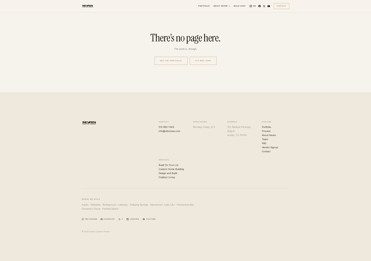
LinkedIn (134, 219)
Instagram (91, 219)
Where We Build (91, 199)
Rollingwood (109, 204)
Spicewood (156, 204)
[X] (264, 6)
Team (265, 139)
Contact (281, 6)
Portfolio (204, 6)
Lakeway (123, 204)
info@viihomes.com (169, 131)
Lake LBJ (169, 204)
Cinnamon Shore (91, 208)
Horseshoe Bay (185, 204)
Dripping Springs (139, 204)
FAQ (264, 143)
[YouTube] (269, 6)
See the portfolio (171, 61)
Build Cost (240, 6)
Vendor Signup (270, 147)
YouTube (151, 219)
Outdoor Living (167, 177)
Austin (85, 204)
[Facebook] (259, 6)
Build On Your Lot (168, 165)
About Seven (220, 6)
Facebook (109, 219)
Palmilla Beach (110, 208)
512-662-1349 (203, 61)
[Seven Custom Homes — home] (87, 6)
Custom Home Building (171, 169)
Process (266, 131)
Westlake (96, 204)
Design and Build (168, 173)
